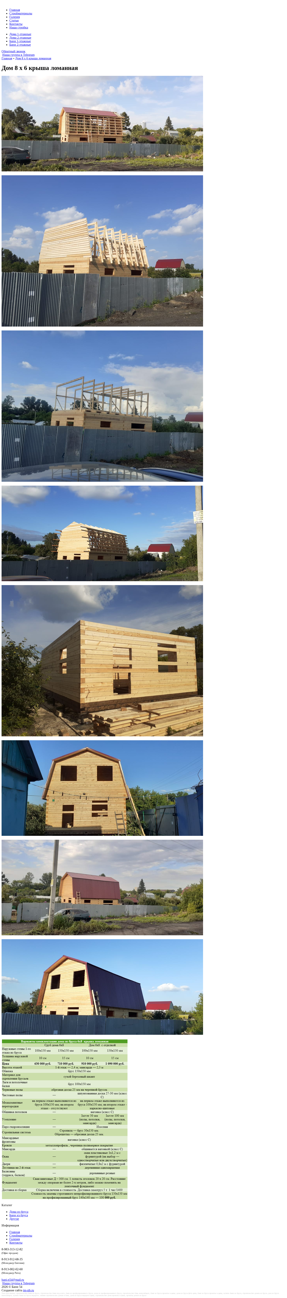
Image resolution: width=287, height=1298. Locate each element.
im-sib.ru (28, 1290)
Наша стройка (18, 27)
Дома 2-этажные (20, 37)
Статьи (14, 20)
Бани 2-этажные (20, 44)
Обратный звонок (13, 51)
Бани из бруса (18, 1215)
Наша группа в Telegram (18, 54)
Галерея (14, 17)
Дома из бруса (18, 1211)
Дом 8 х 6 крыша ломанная (33, 58)
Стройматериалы (20, 13)
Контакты (15, 24)
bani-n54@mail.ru (13, 1279)
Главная (14, 10)
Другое (14, 1218)
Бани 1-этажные (20, 41)
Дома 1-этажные (20, 34)
